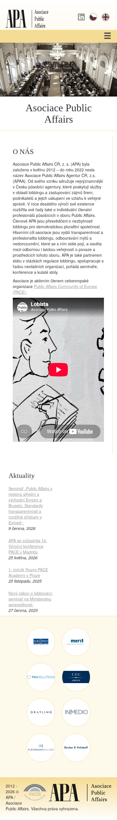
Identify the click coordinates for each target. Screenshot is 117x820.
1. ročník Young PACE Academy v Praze (28, 572)
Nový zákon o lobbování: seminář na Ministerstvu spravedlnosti (31, 598)
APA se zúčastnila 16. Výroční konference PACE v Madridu (28, 546)
